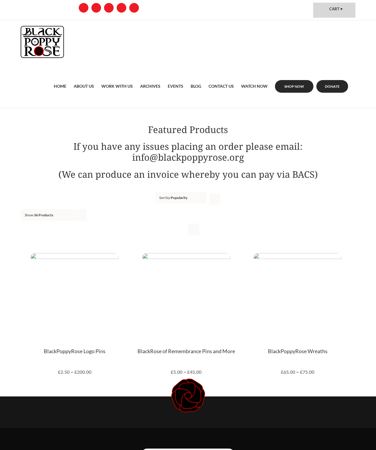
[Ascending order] (215, 199)
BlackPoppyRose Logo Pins (74, 351)
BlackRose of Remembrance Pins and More (186, 351)
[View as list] (193, 229)
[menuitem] (60, 79)
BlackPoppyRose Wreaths (298, 351)
